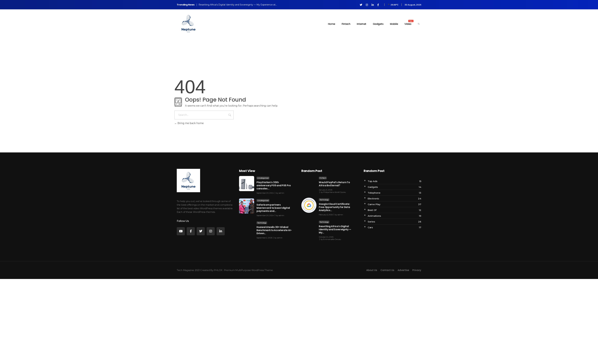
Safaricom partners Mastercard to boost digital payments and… (273, 208)
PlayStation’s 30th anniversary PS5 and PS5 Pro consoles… (273, 185)
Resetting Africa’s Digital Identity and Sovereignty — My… (335, 229)
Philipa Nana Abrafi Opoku (334, 192)
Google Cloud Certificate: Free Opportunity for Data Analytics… (334, 207)
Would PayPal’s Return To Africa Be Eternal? (334, 184)
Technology (261, 223)
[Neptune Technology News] (188, 23)
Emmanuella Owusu (332, 239)
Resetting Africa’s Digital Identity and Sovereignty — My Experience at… (238, 4)
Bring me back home (190, 123)
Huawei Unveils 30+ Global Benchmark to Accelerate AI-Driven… (274, 230)
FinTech (323, 178)
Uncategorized (263, 178)
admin (281, 193)
